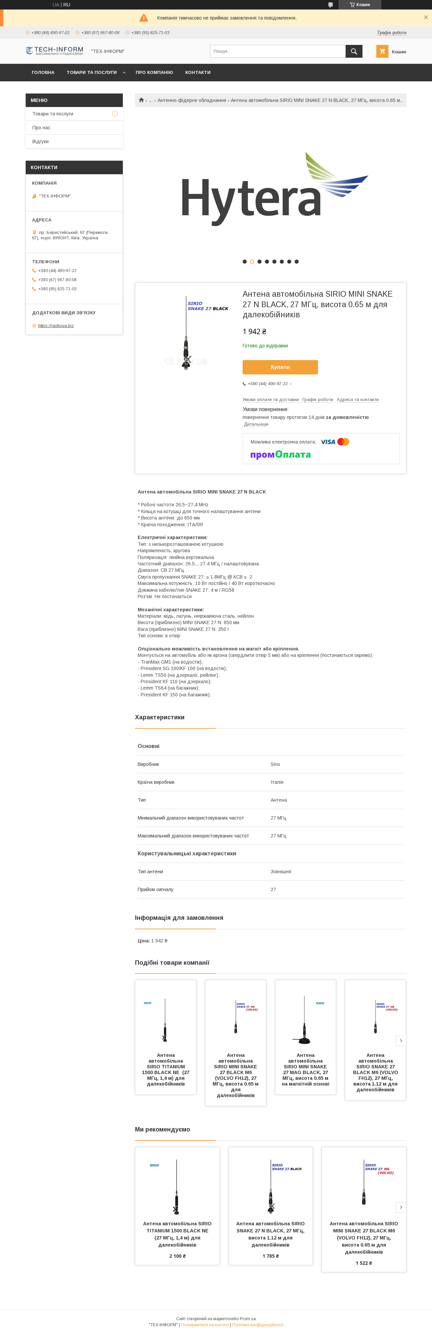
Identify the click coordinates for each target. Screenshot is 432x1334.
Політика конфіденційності (258, 1325)
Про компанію (154, 72)
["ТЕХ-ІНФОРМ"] (54, 53)
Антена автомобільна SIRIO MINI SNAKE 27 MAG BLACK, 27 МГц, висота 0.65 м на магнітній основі (306, 1069)
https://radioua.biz (56, 325)
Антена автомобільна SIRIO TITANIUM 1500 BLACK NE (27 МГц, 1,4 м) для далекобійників (166, 1069)
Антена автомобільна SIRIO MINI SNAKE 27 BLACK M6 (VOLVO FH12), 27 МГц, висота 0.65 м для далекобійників (236, 1075)
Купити (280, 367)
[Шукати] (354, 51)
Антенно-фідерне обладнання (192, 100)
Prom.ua (248, 1318)
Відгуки (40, 141)
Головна (43, 72)
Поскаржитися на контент (205, 1325)
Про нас (41, 127)
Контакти (198, 72)
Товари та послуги (91, 72)
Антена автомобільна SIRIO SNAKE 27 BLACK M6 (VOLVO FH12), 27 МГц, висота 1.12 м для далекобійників (376, 1072)
